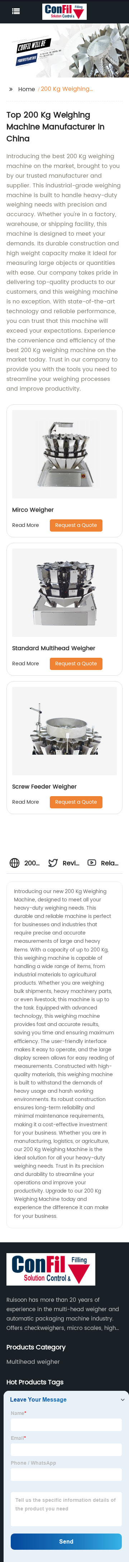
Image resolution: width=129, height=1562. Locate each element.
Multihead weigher (33, 1362)
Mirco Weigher (33, 510)
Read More (25, 525)
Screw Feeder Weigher (44, 786)
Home (26, 89)
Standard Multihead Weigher (53, 648)
